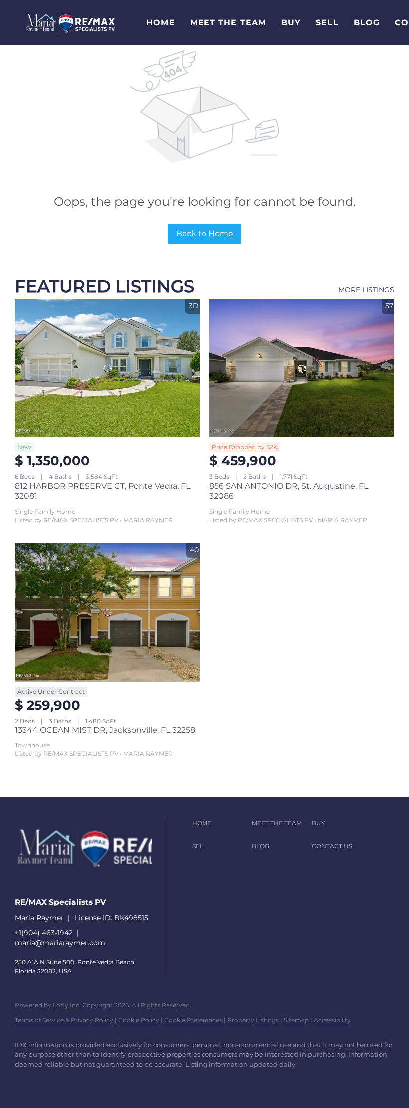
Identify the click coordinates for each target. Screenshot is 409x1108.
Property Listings (253, 1020)
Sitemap (296, 1020)
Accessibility (332, 1020)
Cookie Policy (138, 1020)
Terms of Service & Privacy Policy (64, 1020)
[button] (70, 22)
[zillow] (85, 1081)
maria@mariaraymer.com (60, 942)
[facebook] (27, 1081)
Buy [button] (291, 22)
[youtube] (143, 1081)
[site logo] (111, 884)
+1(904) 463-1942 (44, 932)
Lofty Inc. (67, 1005)
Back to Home (204, 233)
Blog (367, 22)
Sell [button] (327, 22)
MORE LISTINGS (366, 289)
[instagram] (114, 1081)
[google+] (172, 1081)
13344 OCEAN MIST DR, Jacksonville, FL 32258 (105, 730)
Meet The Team (228, 22)
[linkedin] (56, 1081)
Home (160, 22)
